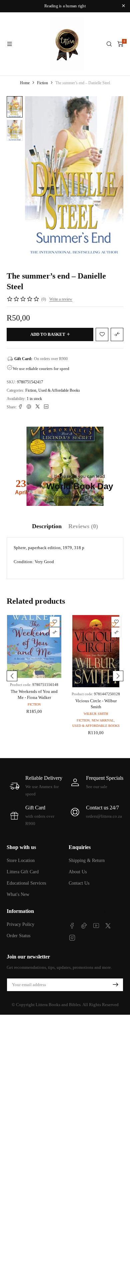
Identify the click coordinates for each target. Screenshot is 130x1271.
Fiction (42, 83)
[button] (12, 676)
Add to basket (47, 334)
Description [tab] (47, 526)
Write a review (60, 299)
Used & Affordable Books (59, 390)
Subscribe (115, 984)
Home (25, 83)
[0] (120, 44)
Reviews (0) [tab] (83, 526)
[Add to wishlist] (16, 106)
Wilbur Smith (96, 714)
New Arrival (103, 720)
